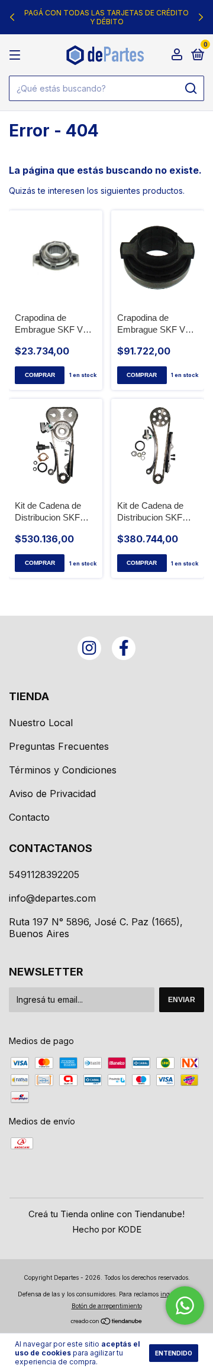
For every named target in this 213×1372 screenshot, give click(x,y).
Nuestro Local (41, 723)
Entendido (173, 1353)
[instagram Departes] (89, 648)
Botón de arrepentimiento (107, 1305)
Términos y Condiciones (63, 770)
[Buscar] (190, 88)
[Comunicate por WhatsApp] (185, 1305)
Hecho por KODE (106, 1229)
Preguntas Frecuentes (59, 746)
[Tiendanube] (107, 1322)
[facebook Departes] (123, 648)
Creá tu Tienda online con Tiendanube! (106, 1214)
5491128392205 (44, 874)
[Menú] (17, 55)
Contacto (29, 817)
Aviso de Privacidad (52, 793)
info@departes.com (52, 898)
